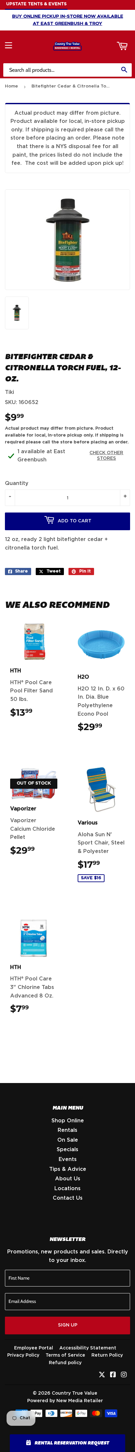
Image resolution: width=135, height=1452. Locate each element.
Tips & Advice (67, 1169)
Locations (67, 1188)
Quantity (17, 483)
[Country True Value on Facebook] (113, 1375)
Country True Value (74, 1393)
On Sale (67, 1140)
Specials (67, 1149)
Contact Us (68, 1198)
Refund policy (65, 1363)
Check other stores (106, 456)
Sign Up (67, 1325)
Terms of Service (65, 1355)
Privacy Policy (23, 1355)
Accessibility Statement (87, 1348)
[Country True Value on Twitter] (102, 1375)
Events (68, 1159)
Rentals (67, 1130)
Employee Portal (33, 1348)
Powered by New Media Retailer (65, 1401)
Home (11, 86)
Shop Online (67, 1120)
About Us (67, 1178)
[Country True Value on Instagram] (124, 1375)
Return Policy (107, 1355)
